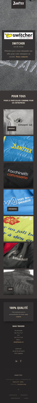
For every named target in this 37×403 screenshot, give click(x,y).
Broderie (24, 395)
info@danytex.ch (18, 342)
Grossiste (13, 395)
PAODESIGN (22, 384)
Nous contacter (22, 57)
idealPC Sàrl (18, 382)
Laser (26, 398)
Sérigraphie (15, 398)
